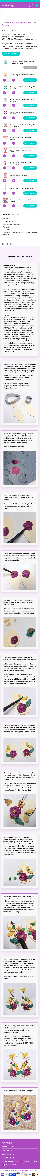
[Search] (29, 5)
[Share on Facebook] (3, 244)
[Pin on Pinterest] (6, 244)
